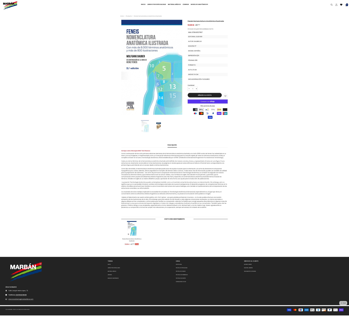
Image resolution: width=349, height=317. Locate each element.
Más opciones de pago (207, 106)
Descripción (172, 145)
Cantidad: (191, 85)
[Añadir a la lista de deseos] (225, 96)
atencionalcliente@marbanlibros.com (20, 299)
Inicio (122, 16)
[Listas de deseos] (341, 5)
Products (129, 16)
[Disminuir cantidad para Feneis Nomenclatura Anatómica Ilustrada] (189, 89)
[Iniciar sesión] (336, 5)
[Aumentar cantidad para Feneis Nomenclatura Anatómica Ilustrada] (196, 89)
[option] (151, 68)
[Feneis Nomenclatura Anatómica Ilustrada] (131, 228)
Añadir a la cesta (205, 95)
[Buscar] (331, 4)
